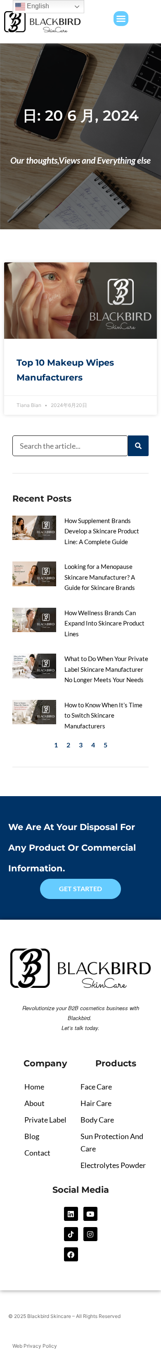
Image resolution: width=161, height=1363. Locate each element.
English (37, 6)
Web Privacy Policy (34, 1346)
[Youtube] (90, 1214)
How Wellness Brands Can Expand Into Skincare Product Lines (104, 623)
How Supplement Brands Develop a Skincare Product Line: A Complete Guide (101, 531)
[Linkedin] (71, 1214)
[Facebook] (71, 1254)
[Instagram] (90, 1234)
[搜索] (138, 445)
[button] (121, 18)
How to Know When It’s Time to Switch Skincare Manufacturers (103, 715)
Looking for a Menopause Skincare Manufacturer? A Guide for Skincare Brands (99, 577)
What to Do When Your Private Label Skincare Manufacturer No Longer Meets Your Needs (106, 669)
